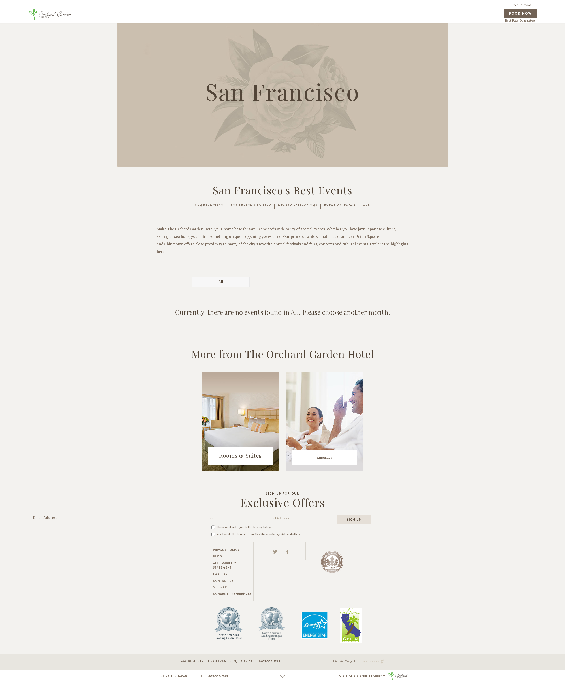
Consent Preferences (232, 594)
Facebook (287, 551)
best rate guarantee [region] (175, 676)
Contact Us (223, 581)
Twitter (275, 551)
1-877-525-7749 (520, 5)
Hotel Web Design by (344, 661)
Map (366, 205)
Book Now (520, 13)
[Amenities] (324, 421)
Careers (220, 574)
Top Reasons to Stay (251, 205)
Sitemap (220, 587)
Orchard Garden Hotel (50, 14)
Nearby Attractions (297, 205)
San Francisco (209, 205)
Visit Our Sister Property (362, 676)
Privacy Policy (261, 527)
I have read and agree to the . (244, 527)
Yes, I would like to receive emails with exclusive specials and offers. (259, 534)
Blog (217, 556)
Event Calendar (340, 205)
